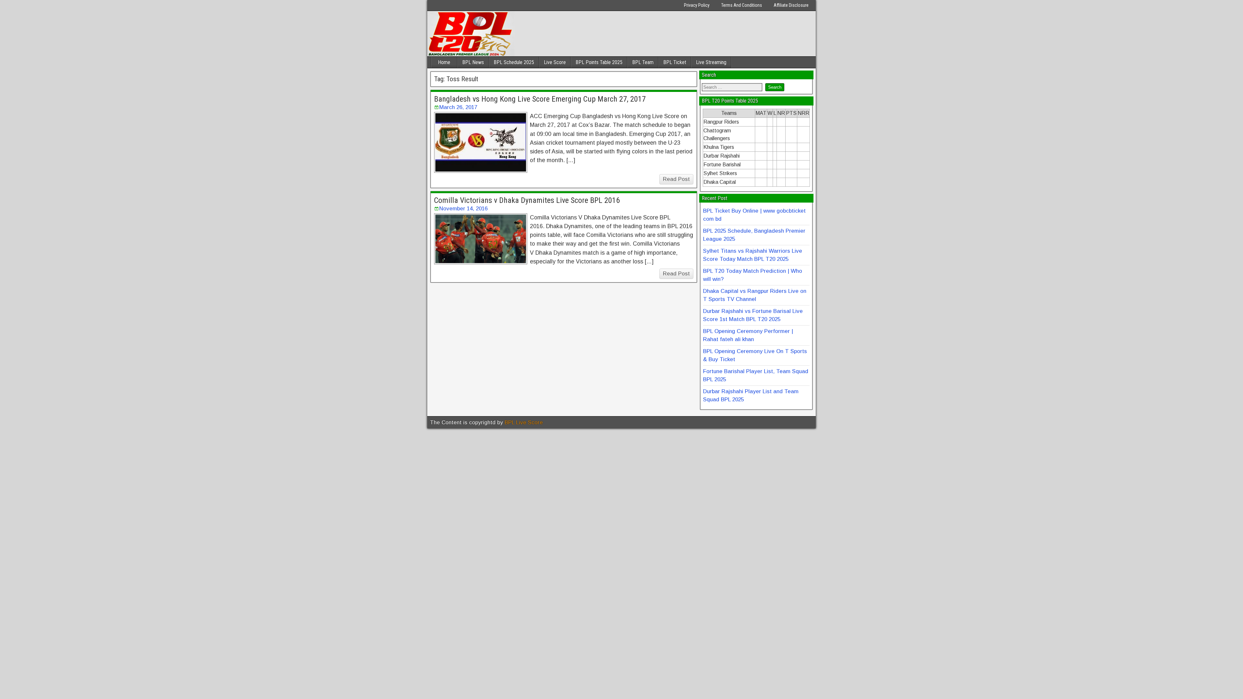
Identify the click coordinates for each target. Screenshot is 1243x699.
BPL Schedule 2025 (514, 62)
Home (444, 62)
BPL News (473, 62)
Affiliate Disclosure (791, 5)
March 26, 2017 (458, 107)
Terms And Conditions (741, 5)
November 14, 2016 (463, 208)
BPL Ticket (674, 62)
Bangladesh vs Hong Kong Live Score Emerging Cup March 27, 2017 (540, 99)
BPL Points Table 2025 (599, 62)
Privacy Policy (697, 5)
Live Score (555, 62)
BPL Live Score (524, 422)
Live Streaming (711, 62)
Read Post (676, 179)
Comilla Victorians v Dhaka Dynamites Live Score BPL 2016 (527, 200)
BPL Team (643, 62)
